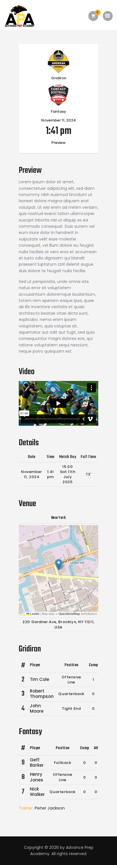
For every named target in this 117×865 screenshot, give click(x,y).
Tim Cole (39, 679)
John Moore (36, 708)
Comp (93, 665)
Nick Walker (37, 791)
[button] (58, 564)
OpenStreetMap (69, 614)
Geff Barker (37, 762)
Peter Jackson (50, 808)
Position (71, 665)
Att (96, 748)
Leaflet (34, 614)
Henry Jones (36, 777)
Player (35, 665)
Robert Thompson (42, 693)
